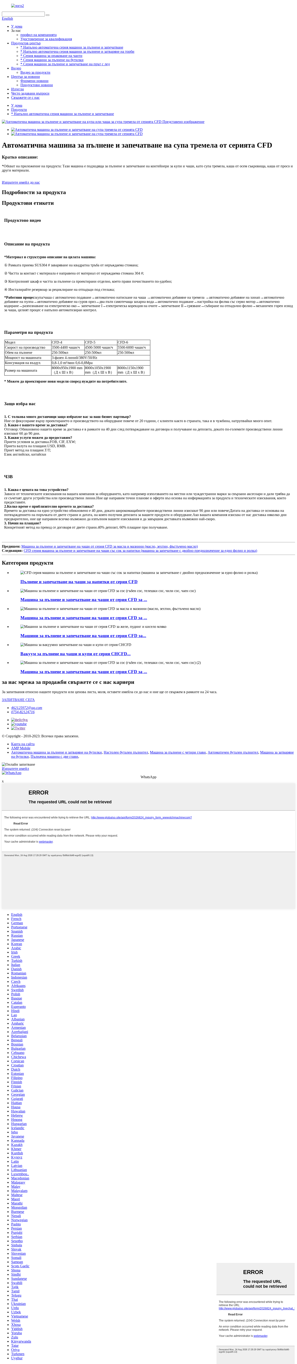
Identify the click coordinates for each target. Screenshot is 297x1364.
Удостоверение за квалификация (46, 39)
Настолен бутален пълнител (126, 752)
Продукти (19, 110)
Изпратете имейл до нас (21, 182)
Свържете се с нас (25, 97)
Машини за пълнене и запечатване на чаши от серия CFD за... (83, 635)
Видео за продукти (35, 72)
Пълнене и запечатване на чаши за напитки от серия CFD (79, 581)
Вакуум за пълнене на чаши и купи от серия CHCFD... (75, 653)
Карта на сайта (23, 744)
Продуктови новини (36, 85)
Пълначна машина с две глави (54, 756)
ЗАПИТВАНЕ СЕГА (18, 700)
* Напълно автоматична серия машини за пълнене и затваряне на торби (77, 51)
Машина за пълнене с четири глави (178, 752)
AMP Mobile (20, 748)
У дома (16, 26)
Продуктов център (26, 43)
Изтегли (17, 89)
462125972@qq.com (26, 708)
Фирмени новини (34, 81)
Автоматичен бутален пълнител (233, 752)
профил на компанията (38, 35)
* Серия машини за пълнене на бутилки (52, 60)
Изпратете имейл (15, 769)
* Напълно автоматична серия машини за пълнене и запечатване (71, 47)
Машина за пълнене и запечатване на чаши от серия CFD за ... (83, 599)
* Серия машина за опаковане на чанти (51, 56)
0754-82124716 (23, 712)
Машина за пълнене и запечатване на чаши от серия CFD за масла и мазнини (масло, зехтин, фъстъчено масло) (109, 546)
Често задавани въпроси (30, 93)
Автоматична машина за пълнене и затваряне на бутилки (56, 752)
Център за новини (25, 77)
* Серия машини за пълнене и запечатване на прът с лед (65, 64)
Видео (16, 68)
